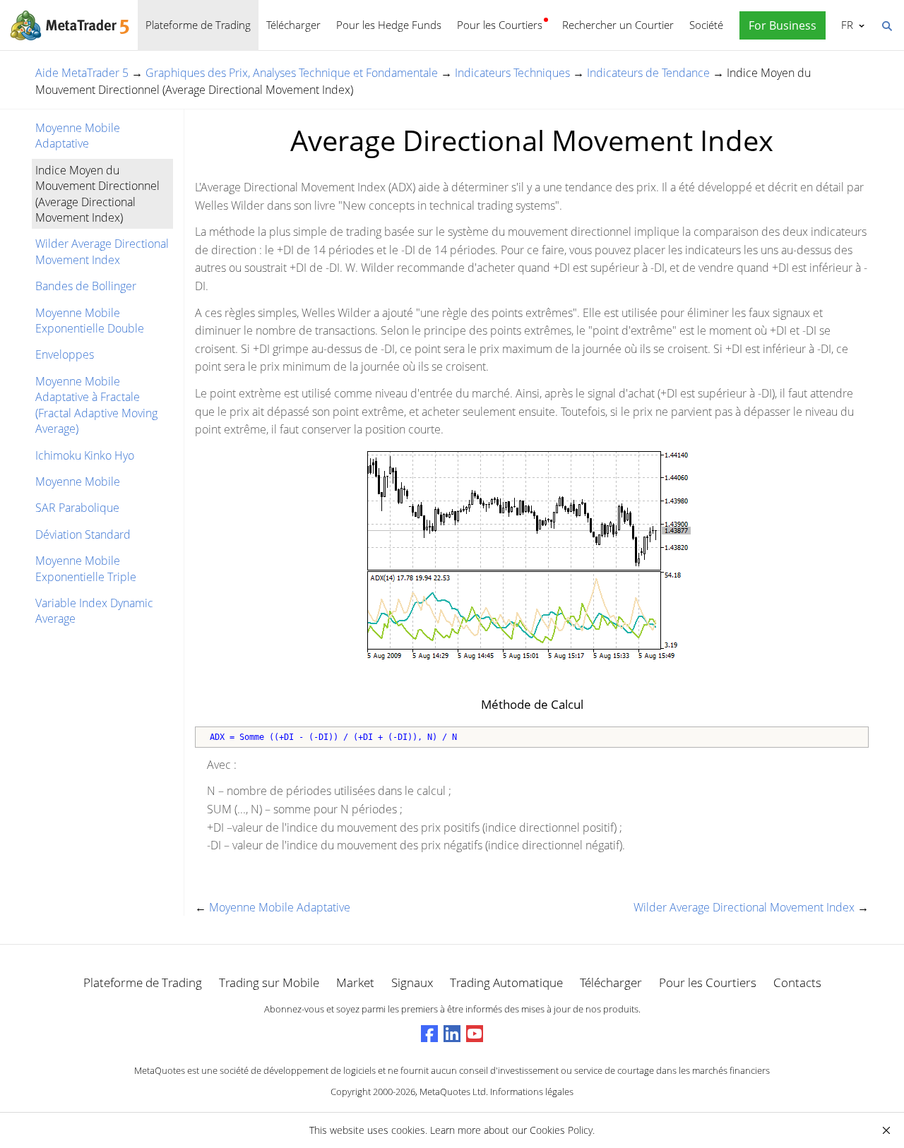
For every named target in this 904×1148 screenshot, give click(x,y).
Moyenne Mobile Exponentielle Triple (85, 568)
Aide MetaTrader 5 (82, 72)
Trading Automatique (506, 982)
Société (706, 25)
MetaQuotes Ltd (453, 1091)
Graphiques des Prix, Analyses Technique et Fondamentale (291, 72)
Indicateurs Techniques (512, 72)
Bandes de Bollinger (85, 286)
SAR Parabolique (77, 507)
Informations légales (531, 1091)
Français (844, 25)
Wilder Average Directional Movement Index (102, 251)
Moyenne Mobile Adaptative (77, 135)
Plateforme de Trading (198, 25)
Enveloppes (64, 354)
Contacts (797, 982)
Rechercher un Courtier (618, 25)
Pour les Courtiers (499, 25)
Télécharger (293, 25)
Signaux (412, 982)
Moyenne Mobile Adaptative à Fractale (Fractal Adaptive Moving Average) (96, 404)
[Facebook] (429, 1033)
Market (355, 982)
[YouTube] (474, 1033)
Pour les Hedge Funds (388, 25)
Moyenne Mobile (77, 481)
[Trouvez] (886, 24)
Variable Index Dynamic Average (94, 610)
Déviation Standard (83, 534)
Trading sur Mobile (269, 982)
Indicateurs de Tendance (648, 72)
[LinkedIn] (452, 1033)
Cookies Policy (561, 1130)
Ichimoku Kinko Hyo (84, 455)
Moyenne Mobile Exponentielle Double (89, 320)
